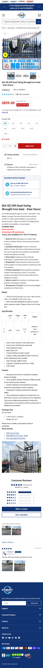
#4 (14, 123)
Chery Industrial (12, 664)
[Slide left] (4, 76)
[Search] (38, 21)
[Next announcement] (38, 6)
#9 (5, 123)
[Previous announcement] (4, 6)
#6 (30, 123)
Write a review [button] (21, 509)
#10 (15, 129)
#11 (24, 129)
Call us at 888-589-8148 (19, 183)
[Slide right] (38, 76)
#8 (6, 129)
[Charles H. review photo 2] (19, 565)
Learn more (33, 164)
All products (11, 28)
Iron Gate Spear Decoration (16, 438)
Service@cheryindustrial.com (21, 192)
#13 (7, 134)
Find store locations (30, 154)
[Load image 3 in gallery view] (25, 75)
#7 (38, 123)
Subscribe (34, 603)
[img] (7, 549)
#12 (33, 129)
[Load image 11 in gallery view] (33, 75)
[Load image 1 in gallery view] (10, 75)
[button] (3, 15)
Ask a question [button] (21, 515)
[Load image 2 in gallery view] (18, 75)
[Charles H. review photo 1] (7, 565)
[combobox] (21, 21)
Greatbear (6, 90)
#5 (22, 123)
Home (4, 28)
